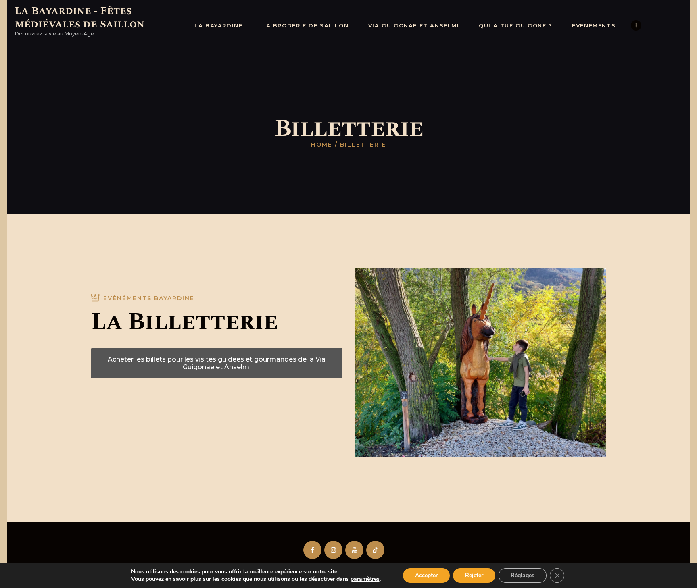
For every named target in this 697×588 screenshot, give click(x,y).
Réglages (522, 575)
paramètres (365, 579)
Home (321, 144)
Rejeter (474, 575)
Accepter (426, 575)
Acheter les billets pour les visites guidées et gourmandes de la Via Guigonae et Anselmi (217, 363)
